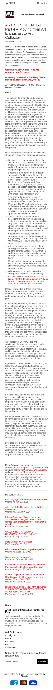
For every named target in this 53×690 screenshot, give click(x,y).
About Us (9, 641)
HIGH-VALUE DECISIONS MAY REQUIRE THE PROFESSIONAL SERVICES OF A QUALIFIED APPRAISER (26, 589)
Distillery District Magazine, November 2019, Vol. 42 (25, 78)
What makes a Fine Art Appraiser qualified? (25, 549)
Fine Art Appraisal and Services (22, 70)
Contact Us (10, 647)
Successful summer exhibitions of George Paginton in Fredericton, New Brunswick (25, 566)
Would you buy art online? (17, 557)
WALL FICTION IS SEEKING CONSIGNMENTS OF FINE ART (21, 533)
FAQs (8, 644)
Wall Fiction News (13, 632)
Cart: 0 (43, 3)
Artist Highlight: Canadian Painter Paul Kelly (26, 499)
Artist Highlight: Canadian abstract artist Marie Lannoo (24, 508)
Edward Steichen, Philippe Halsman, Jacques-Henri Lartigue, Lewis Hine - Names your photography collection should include (25, 520)
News (8, 605)
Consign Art (10, 635)
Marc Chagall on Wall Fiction (18, 542)
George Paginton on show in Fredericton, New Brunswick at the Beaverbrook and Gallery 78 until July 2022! (24, 577)
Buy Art (8, 638)
